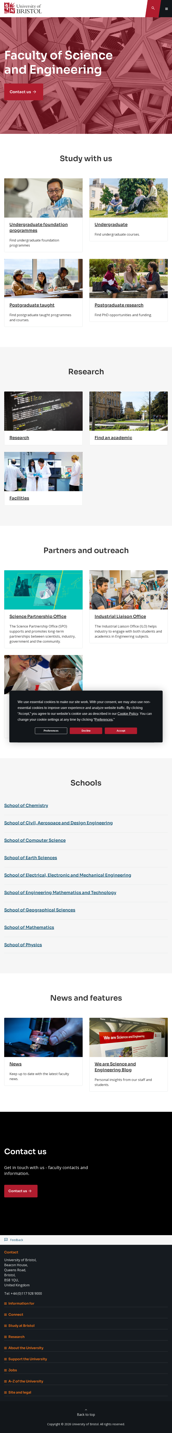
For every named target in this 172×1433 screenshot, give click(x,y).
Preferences (51, 730)
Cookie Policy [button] (127, 713)
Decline (86, 730)
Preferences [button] (104, 719)
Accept (121, 730)
